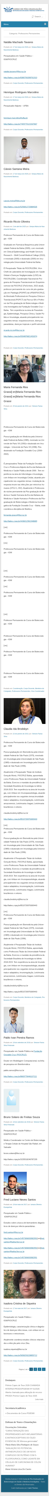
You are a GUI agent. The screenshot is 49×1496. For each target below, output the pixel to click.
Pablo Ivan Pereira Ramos (19, 1037)
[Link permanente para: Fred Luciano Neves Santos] (24, 1183)
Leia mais (39, 1399)
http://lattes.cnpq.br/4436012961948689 (20, 521)
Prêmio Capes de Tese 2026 (17, 1385)
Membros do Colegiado (33, 997)
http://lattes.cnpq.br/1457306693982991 (20, 1238)
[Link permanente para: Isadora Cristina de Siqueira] (24, 1284)
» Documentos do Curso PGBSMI (19, 1413)
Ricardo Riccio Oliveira (17, 221)
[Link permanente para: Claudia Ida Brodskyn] (24, 711)
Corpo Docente (18, 83)
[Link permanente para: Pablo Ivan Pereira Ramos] (24, 1020)
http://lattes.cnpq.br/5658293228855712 (20, 1355)
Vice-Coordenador (37, 691)
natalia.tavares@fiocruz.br (15, 71)
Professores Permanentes (34, 83)
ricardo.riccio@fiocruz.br (14, 330)
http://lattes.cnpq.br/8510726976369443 (20, 819)
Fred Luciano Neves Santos (20, 1199)
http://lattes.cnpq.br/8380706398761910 (20, 77)
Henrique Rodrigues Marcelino (21, 92)
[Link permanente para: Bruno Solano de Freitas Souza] (24, 1100)
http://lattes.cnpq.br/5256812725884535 (20, 207)
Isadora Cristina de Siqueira (20, 1303)
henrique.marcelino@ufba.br (16, 118)
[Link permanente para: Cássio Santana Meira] (24, 150)
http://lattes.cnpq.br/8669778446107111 (20, 1076)
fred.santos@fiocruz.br (13, 1232)
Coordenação (18, 688)
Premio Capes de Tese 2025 (25, 1396)
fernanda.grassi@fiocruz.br (15, 515)
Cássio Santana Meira (16, 169)
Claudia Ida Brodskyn (16, 728)
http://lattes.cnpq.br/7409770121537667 (20, 124)
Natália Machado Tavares (18, 42)
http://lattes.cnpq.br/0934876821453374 (20, 336)
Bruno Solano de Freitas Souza (22, 1117)
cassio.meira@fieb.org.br (14, 201)
